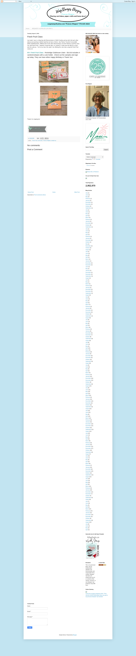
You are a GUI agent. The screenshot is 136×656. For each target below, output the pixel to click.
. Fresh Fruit (34, 140)
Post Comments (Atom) (40, 195)
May (87, 196)
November (88, 204)
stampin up (53, 140)
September (88, 208)
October (88, 206)
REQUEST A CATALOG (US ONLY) (42, 28)
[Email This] (41, 138)
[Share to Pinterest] (48, 138)
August (87, 249)
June (87, 195)
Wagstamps (88, 165)
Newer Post (31, 192)
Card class (40, 140)
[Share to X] (44, 138)
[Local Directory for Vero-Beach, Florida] (102, 565)
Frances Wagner (47, 140)
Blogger (75, 635)
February (88, 198)
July (87, 193)
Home (27, 28)
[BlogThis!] (42, 138)
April (87, 215)
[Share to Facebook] (46, 138)
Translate (98, 159)
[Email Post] (37, 138)
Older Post (77, 192)
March (87, 217)
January (88, 200)
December (88, 202)
